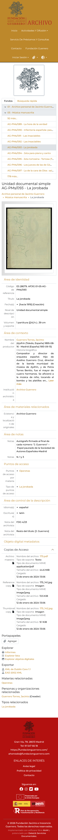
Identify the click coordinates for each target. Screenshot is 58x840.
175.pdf (44, 556)
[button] (35, 57)
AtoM (45, 830)
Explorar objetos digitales (19, 659)
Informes (10, 652)
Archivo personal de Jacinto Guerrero (23, 194)
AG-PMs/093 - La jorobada (22, 147)
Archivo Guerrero (26, 389)
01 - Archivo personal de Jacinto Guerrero (30, 106)
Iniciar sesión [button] (19, 57)
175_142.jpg (46, 608)
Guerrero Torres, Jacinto (30, 339)
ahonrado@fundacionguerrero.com (29, 753)
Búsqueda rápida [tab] (27, 101)
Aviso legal (29, 766)
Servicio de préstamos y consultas (29, 39)
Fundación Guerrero (36, 48)
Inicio (14, 30)
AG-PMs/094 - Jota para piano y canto (29, 153)
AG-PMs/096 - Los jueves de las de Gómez (31, 164)
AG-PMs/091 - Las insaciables (23, 135)
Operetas (24, 471)
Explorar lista (12, 655)
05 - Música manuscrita (20, 112)
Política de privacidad (29, 770)
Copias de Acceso (16, 549)
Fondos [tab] (8, 101)
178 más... (12, 176)
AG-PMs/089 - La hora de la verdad (27, 124)
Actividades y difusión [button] (33, 30)
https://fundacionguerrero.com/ (29, 749)
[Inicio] (28, 13)
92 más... (12, 118)
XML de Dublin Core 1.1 (18, 669)
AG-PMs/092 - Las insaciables (24, 141)
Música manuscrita (16, 197)
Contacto (16, 48)
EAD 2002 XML (13, 672)
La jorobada (26, 486)
